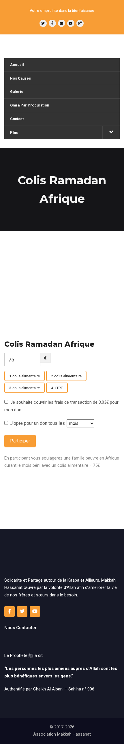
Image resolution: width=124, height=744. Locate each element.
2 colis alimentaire (66, 376)
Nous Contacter (20, 627)
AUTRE (57, 387)
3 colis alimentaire (24, 387)
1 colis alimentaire (24, 376)
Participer (20, 441)
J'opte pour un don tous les (38, 423)
